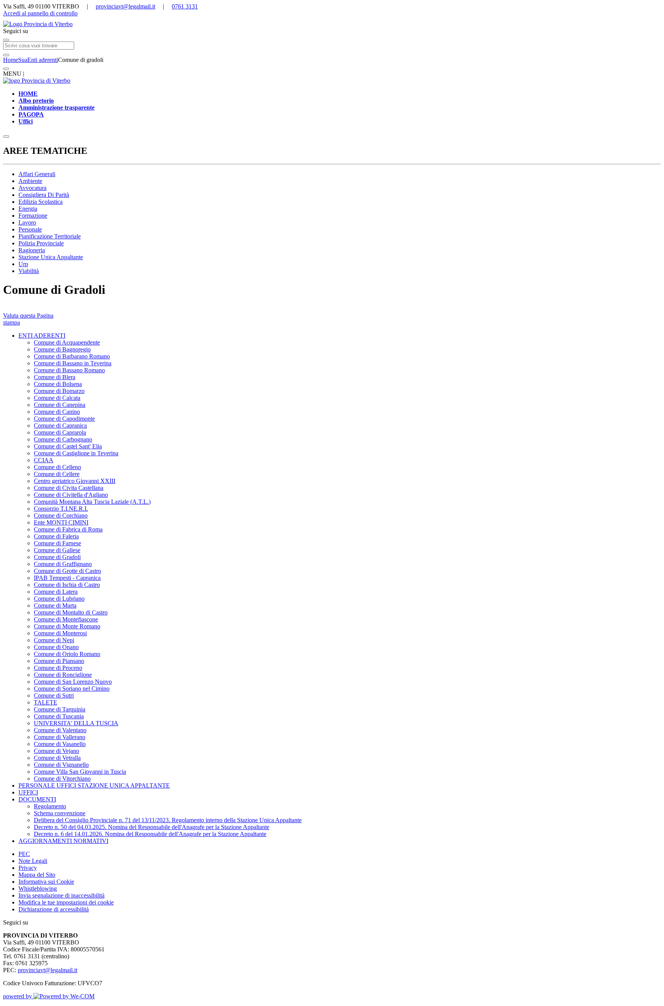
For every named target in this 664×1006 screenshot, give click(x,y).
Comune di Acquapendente (67, 342)
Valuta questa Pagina (28, 315)
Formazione (32, 215)
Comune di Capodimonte (64, 418)
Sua (22, 60)
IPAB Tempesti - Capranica (67, 578)
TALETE (45, 702)
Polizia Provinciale (41, 243)
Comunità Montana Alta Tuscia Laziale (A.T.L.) (92, 501)
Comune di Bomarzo (59, 391)
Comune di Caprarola (60, 432)
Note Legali (32, 861)
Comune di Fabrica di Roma (68, 529)
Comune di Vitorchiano (62, 778)
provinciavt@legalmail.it (125, 6)
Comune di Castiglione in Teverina (76, 453)
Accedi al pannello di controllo (40, 13)
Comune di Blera (54, 377)
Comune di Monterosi (60, 633)
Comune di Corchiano (61, 515)
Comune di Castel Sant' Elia (68, 446)
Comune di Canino (57, 411)
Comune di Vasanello (60, 744)
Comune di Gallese (57, 550)
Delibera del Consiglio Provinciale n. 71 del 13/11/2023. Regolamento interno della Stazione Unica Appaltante (168, 820)
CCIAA (43, 460)
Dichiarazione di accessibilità (53, 909)
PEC (24, 854)
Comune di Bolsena (58, 384)
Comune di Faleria (56, 536)
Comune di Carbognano (63, 439)
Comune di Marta (55, 605)
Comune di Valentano (60, 730)
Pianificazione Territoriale (49, 236)
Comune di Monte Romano (67, 626)
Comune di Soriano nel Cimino (72, 688)
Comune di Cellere (57, 474)
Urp (23, 264)
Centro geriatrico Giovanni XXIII (74, 481)
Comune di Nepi (54, 640)
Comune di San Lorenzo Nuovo (73, 681)
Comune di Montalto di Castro (71, 612)
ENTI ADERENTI (41, 335)
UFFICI (28, 792)
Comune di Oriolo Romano (67, 654)
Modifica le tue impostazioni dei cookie (66, 902)
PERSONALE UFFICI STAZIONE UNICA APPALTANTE (94, 785)
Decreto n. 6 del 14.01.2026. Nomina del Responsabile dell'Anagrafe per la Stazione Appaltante (150, 834)
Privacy (27, 867)
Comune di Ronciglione (63, 674)
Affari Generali (36, 174)
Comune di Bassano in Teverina (72, 363)
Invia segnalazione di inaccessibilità (61, 895)
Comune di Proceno (58, 668)
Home (10, 60)
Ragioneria (31, 250)
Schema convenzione (59, 813)
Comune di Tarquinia (59, 709)
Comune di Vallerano (59, 737)
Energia (27, 208)
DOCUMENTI (37, 799)
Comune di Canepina (59, 404)
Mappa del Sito (36, 874)
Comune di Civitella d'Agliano (71, 494)
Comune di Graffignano (63, 564)
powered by (18, 996)
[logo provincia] (332, 24)
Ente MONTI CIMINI (61, 522)
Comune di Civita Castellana (68, 488)
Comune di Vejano (56, 751)
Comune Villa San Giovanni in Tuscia (80, 771)
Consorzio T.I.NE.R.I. (61, 508)
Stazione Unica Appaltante (50, 257)
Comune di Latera (56, 591)
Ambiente (30, 181)
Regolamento (50, 806)
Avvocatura (32, 188)
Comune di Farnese (57, 543)
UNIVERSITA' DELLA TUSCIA (76, 723)
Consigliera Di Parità (43, 195)
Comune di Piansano (59, 661)
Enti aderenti (42, 60)
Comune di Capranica (60, 425)
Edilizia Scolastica (40, 201)
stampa (11, 322)
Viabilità (28, 271)
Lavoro (27, 222)
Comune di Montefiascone (66, 619)
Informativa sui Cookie (46, 881)
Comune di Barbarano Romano (72, 356)
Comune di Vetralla (57, 757)
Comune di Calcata (57, 398)
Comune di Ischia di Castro (67, 584)
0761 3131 (185, 6)
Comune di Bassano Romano (69, 370)
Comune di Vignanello (61, 764)
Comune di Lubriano (59, 598)
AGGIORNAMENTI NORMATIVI (63, 841)
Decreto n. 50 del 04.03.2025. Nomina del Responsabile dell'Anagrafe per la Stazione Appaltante (151, 827)
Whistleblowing (37, 888)
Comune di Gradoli (57, 557)
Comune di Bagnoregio (62, 349)
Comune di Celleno (57, 467)
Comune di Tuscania (59, 716)
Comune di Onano (56, 647)
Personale (30, 229)
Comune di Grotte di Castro (67, 571)
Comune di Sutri (54, 695)
